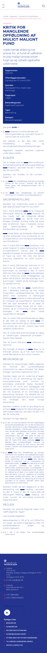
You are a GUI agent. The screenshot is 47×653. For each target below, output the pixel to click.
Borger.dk (11, 623)
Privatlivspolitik (14, 645)
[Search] (43, 6)
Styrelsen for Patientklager (28, 16)
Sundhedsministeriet (16, 634)
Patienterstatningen (16, 630)
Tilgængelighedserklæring (19, 641)
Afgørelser (13, 16)
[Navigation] (3, 6)
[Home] (23, 4)
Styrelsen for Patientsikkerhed (21, 638)
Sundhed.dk (11, 627)
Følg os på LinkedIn (14, 606)
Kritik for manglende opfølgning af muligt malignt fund (22, 18)
